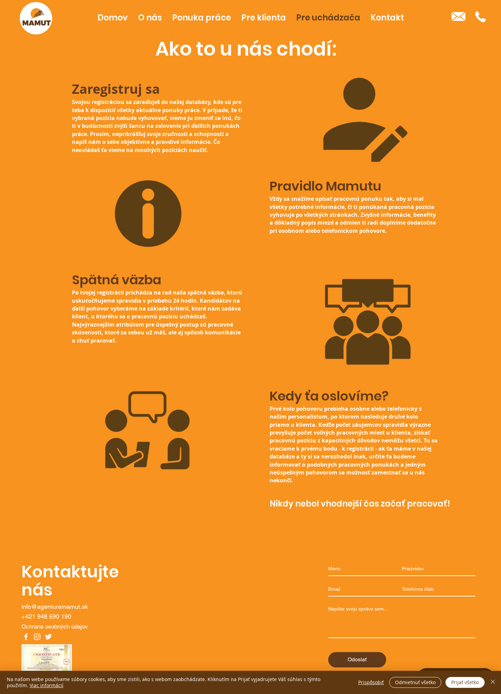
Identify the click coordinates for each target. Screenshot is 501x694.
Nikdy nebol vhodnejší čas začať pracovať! (360, 503)
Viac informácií (46, 685)
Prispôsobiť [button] (371, 682)
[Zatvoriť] (493, 682)
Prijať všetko (465, 682)
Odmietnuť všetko (415, 682)
